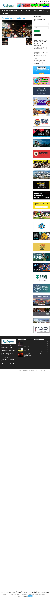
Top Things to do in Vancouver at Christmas (11, 16)
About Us (37, 370)
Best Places (4, 10)
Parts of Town (12, 10)
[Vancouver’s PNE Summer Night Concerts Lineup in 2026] (20, 355)
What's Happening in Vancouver (40, 342)
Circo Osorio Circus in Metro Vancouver (41, 53)
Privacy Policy (42, 370)
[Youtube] (48, 2)
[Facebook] (40, 2)
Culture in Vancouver (38, 347)
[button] (47, 12)
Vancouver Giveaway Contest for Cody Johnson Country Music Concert (40, 40)
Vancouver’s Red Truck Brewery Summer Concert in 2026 (41, 57)
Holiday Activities (37, 346)
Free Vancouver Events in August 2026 (40, 44)
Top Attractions (25, 370)
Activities (20, 10)
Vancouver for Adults (38, 351)
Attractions (27, 10)
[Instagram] (42, 2)
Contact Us (44, 371)
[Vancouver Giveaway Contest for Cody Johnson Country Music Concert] (20, 344)
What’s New (41, 10)
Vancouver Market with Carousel (13, 18)
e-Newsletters (5, 13)
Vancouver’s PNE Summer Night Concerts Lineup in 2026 (40, 49)
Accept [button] (30, 596)
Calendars (35, 10)
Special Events (37, 344)
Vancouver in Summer (38, 349)
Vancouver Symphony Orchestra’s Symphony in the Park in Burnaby (40, 62)
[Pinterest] (44, 2)
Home (2, 16)
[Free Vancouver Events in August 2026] (20, 350)
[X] (46, 2)
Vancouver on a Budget (38, 353)
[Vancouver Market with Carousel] (17, 29)
